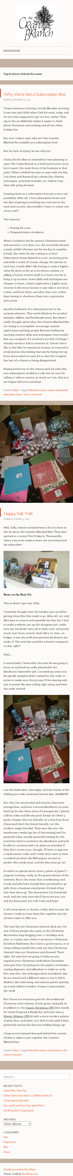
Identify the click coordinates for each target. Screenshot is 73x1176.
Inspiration (10, 1150)
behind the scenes (37, 398)
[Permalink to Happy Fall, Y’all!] (36, 514)
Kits (6, 1155)
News (16, 398)
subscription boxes (13, 402)
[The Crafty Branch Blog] (36, 23)
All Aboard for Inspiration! (19, 1119)
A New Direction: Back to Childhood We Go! (28, 1104)
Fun (6, 1145)
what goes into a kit (57, 1058)
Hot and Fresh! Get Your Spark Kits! (24, 1114)
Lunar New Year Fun (15, 1099)
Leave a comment (33, 402)
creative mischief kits (57, 398)
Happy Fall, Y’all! (28, 521)
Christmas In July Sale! (16, 1109)
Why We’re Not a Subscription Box (31, 97)
